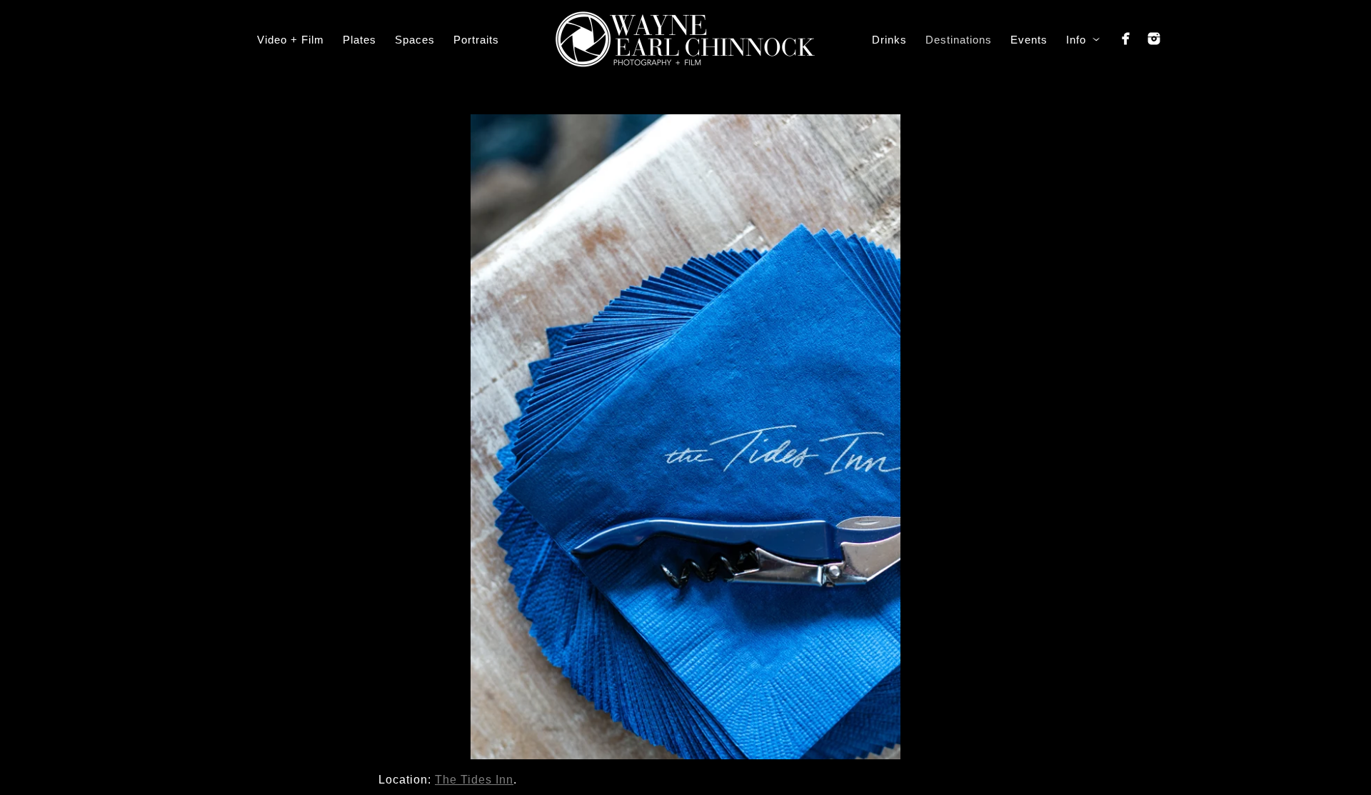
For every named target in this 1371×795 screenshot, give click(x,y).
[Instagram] (1154, 38)
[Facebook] (1126, 38)
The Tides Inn (474, 780)
